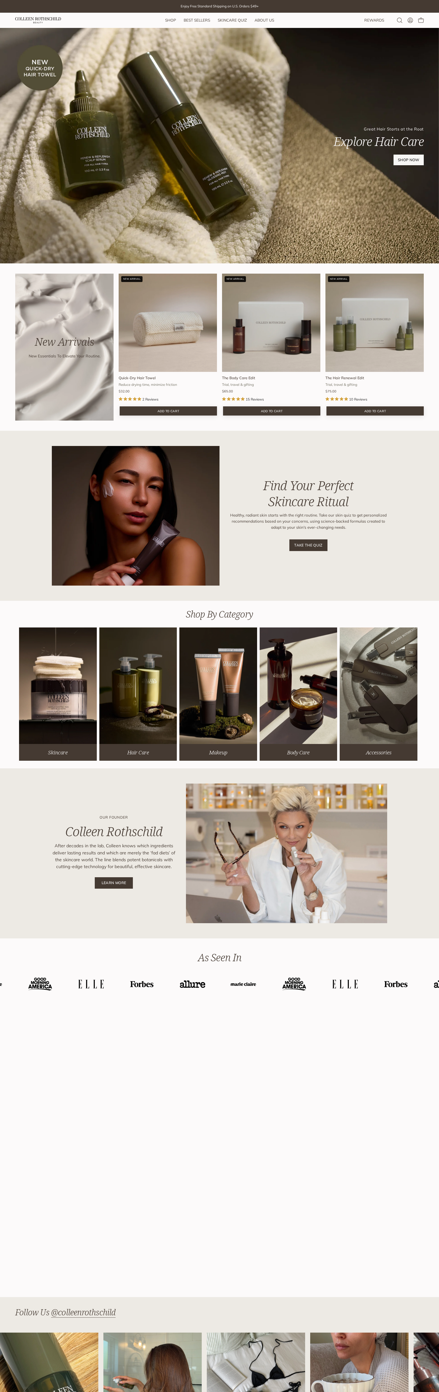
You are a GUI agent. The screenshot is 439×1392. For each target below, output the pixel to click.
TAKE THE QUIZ (308, 545)
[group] (219, 6)
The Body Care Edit (238, 378)
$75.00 (330, 391)
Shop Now (408, 160)
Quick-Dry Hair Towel (137, 378)
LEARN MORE (114, 883)
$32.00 (124, 391)
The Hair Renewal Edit (344, 378)
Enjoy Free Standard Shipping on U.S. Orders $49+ (220, 6)
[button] (399, 20)
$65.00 (227, 391)
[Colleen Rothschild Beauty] (38, 20)
